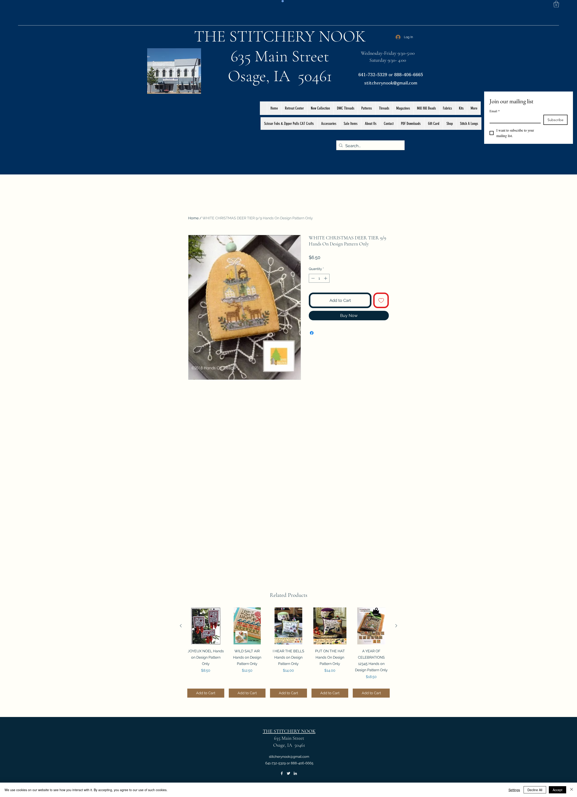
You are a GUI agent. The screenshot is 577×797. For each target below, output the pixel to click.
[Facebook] (281, 773)
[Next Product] (396, 625)
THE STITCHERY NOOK (280, 36)
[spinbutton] (319, 278)
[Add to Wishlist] (381, 300)
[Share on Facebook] (311, 333)
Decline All (534, 790)
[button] (556, 4)
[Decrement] (312, 278)
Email (495, 111)
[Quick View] (205, 625)
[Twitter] (288, 773)
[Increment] (326, 278)
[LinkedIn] (295, 773)
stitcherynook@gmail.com (390, 82)
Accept (557, 790)
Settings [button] (514, 790)
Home (193, 218)
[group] (288, 652)
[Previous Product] (180, 625)
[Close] (571, 789)
